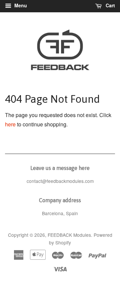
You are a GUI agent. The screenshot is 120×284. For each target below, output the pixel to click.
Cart (109, 5)
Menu (20, 5)
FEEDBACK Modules (69, 234)
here (10, 124)
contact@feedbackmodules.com (60, 181)
